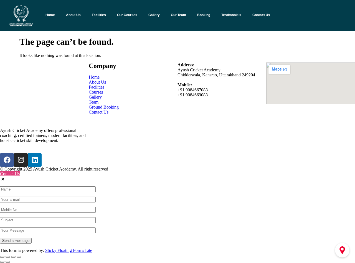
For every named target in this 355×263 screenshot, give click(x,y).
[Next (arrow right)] (8, 262)
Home (50, 15)
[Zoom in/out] (2, 257)
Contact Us (261, 15)
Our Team (178, 15)
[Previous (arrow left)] (2, 262)
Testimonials (231, 15)
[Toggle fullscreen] (8, 257)
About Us (73, 15)
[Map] (342, 250)
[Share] (13, 257)
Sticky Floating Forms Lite (68, 250)
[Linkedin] (35, 160)
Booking (203, 15)
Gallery (154, 15)
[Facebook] (7, 160)
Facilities (99, 15)
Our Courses (127, 15)
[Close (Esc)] (19, 257)
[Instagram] (21, 160)
